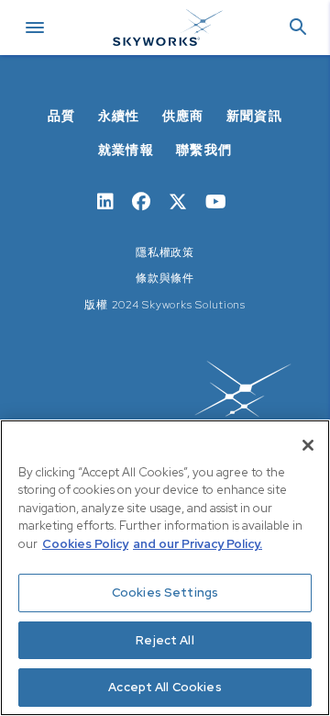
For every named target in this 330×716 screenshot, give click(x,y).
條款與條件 (165, 278)
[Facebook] (141, 200)
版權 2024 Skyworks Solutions (165, 304)
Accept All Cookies (164, 687)
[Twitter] (178, 200)
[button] (297, 28)
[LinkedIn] (105, 200)
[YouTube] (215, 200)
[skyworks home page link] (165, 402)
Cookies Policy (85, 544)
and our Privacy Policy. (197, 544)
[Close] (308, 445)
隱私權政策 (165, 252)
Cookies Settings (165, 592)
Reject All (164, 640)
